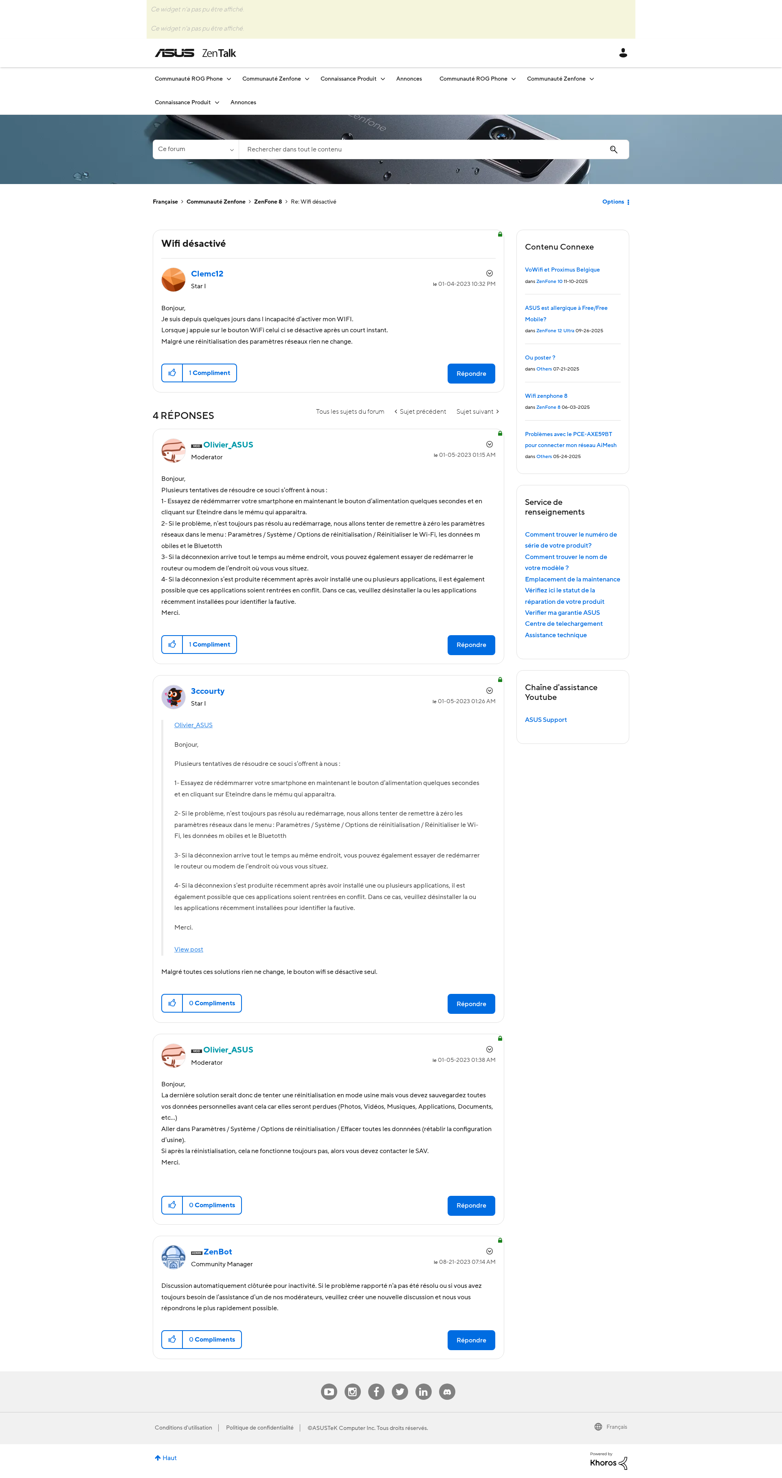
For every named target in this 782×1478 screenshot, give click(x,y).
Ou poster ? (540, 358)
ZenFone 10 (549, 281)
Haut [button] (170, 1458)
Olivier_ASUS (193, 725)
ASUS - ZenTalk (195, 53)
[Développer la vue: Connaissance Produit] (383, 79)
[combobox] (434, 149)
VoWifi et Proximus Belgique (562, 270)
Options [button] (613, 202)
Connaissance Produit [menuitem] (349, 79)
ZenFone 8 (268, 202)
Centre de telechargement (564, 624)
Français (616, 1427)
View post (188, 949)
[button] (172, 373)
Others (544, 369)
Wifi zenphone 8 (546, 396)
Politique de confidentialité (260, 1428)
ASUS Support (546, 720)
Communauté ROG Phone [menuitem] (189, 79)
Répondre (471, 374)
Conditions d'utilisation (183, 1428)
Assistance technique (556, 635)
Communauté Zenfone (216, 202)
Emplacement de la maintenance (572, 579)
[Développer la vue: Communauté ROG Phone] (229, 79)
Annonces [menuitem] (409, 79)
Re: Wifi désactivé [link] (313, 202)
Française (165, 202)
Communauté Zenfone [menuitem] (271, 79)
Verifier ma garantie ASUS (562, 613)
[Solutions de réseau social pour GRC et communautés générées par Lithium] (609, 1460)
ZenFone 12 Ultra (555, 331)
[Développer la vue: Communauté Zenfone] (307, 79)
